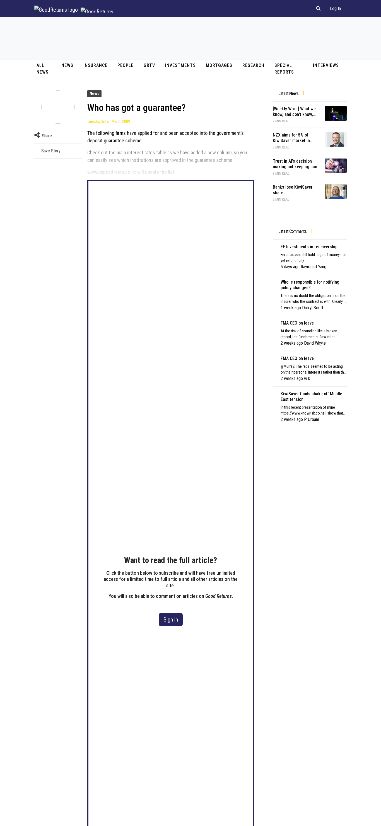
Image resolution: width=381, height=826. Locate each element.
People (125, 65)
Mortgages (219, 65)
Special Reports (284, 69)
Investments (180, 65)
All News (43, 69)
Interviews (326, 65)
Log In (335, 8)
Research (253, 65)
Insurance (95, 65)
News (67, 65)
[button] (318, 8)
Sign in (170, 619)
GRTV (149, 65)
